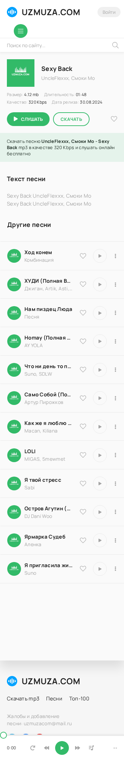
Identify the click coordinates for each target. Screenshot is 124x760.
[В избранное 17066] (83, 568)
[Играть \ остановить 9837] (100, 284)
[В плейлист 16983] (115, 341)
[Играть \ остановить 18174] (100, 313)
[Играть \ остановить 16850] (100, 483)
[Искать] (115, 45)
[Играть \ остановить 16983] (100, 341)
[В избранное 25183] (83, 540)
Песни (54, 698)
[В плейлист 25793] (115, 370)
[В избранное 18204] (83, 398)
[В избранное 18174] (83, 313)
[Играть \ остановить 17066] (100, 569)
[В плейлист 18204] (115, 398)
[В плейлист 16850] (115, 483)
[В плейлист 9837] (115, 284)
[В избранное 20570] (83, 455)
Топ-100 (79, 698)
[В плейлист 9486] (115, 426)
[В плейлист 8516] (115, 512)
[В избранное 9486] (83, 426)
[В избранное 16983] (83, 341)
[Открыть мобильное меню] (21, 31)
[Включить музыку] (62, 748)
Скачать (71, 119)
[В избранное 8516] (83, 512)
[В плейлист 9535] (115, 256)
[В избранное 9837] (83, 284)
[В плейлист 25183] (115, 540)
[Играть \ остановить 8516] (100, 512)
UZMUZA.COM (51, 12)
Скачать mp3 (23, 698)
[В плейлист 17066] (115, 569)
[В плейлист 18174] (115, 313)
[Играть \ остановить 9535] (100, 256)
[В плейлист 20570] (115, 455)
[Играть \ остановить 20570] (100, 455)
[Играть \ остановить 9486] (100, 427)
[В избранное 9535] (83, 256)
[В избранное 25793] (83, 369)
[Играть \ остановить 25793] (100, 370)
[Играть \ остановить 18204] (100, 398)
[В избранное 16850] (83, 483)
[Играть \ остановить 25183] (100, 540)
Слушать (32, 119)
